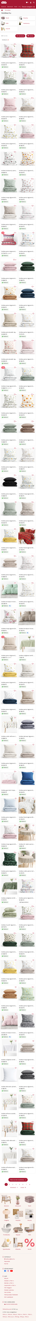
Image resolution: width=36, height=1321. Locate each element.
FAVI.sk (10, 1314)
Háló (29, 1234)
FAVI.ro (20, 1314)
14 (33, 179)
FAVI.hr (25, 1314)
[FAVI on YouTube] (11, 1271)
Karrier (6, 1263)
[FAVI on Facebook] (5, 1271)
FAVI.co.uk (11, 1316)
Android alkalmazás (11, 1304)
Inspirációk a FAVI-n (10, 1285)
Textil (15, 6)
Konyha (30, 1220)
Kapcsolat (7, 1261)
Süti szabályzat (8, 1297)
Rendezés (21, 36)
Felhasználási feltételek (11, 1294)
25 (15, 71)
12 (33, 394)
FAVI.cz (5, 1314)
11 (15, 98)
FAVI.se (5, 1316)
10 (33, 44)
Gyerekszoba (6, 1249)
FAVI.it (30, 1314)
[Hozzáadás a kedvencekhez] (33, 233)
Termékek (7, 10)
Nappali (18, 1234)
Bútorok (3, 6)
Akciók (29, 1249)
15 (33, 98)
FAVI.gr (22, 1316)
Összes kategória (27, 7)
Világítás (6, 1220)
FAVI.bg (17, 1316)
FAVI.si (27, 1316)
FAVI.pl (15, 1314)
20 (15, 259)
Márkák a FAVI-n (9, 1283)
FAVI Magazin (8, 1287)
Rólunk (6, 1278)
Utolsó (22, 1187)
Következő (13, 1187)
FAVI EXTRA (7, 1292)
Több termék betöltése (17, 1180)
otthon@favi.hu (10, 1259)
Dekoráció (10, 6)
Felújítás (18, 1220)
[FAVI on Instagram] (8, 1271)
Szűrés (31, 36)
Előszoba (18, 1249)
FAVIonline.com (7, 1309)
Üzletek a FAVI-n (9, 1280)
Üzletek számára (9, 1290)
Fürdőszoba (6, 1234)
